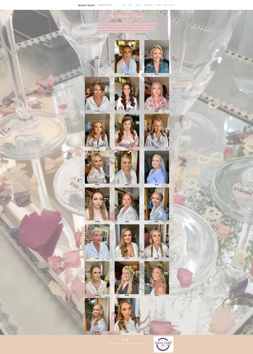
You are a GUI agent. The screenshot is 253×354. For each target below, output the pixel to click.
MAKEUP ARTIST (105, 5)
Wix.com (142, 343)
